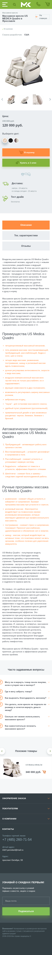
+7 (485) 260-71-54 (17, 839)
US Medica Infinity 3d (34, 765)
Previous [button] (2, 99)
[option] (12, 98)
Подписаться (26, 911)
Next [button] (50, 99)
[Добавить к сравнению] (22, 174)
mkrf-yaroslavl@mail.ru (12, 850)
